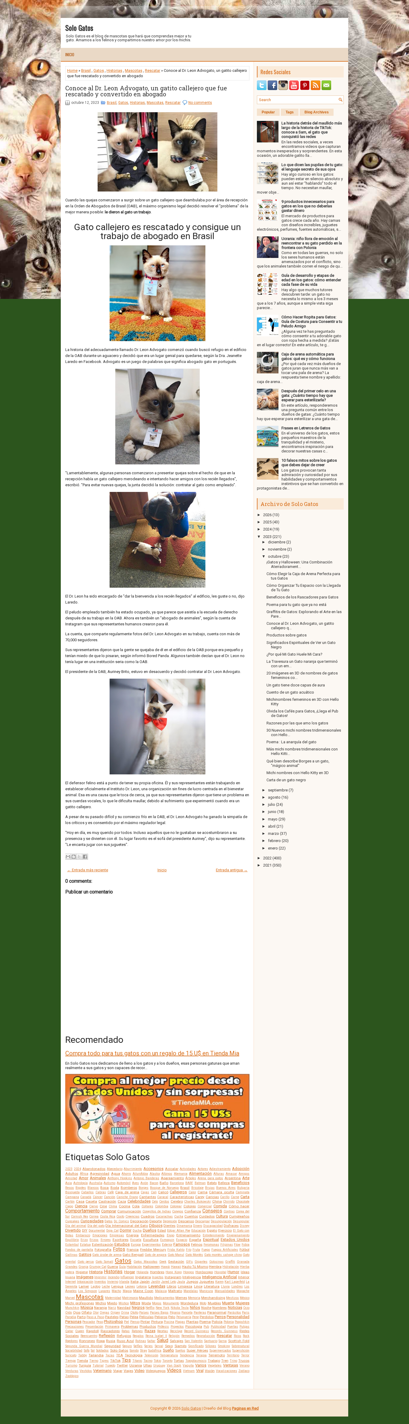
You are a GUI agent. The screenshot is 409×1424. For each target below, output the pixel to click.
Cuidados (207, 1216)
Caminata (242, 1192)
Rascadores (110, 1331)
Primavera (112, 1327)
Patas (124, 1317)
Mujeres (242, 1303)
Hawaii (176, 1267)
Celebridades (139, 1201)
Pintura (157, 1322)
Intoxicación (85, 1282)
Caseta (91, 1201)
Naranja (100, 1308)
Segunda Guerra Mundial (83, 1346)
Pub (206, 1327)
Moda (146, 1303)
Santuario (210, 1341)
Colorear (176, 1206)
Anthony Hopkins (119, 1178)
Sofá (87, 1350)
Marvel (70, 1298)
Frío (188, 1250)
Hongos (188, 1272)
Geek (162, 1262)
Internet (70, 1282)
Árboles (190, 1178)
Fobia (245, 1245)
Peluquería (183, 1317)
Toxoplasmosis (196, 1361)
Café (110, 1192)
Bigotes (80, 1188)
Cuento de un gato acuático (290, 692)
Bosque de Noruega (164, 1188)
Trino (233, 1361)
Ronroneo (87, 1341)
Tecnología (134, 1355)
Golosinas (216, 1262)
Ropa (100, 1341)
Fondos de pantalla (79, 1250)
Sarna (223, 1341)
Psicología (193, 1326)
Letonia (142, 1286)
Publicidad (218, 1327)
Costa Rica (107, 1216)
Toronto (167, 1361)
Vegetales (215, 1365)
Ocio (246, 1308)
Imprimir (100, 1277)
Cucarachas (164, 1216)
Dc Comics (121, 1221)
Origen (115, 1312)
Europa (136, 1245)
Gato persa (86, 1262)
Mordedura (189, 1303)
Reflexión (107, 1335)
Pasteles (112, 1317)
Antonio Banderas (146, 1178)
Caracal (162, 1197)
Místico (124, 1303)
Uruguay (159, 1365)
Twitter (122, 1365)
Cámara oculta (221, 1192)
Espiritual (211, 1239)
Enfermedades (152, 1235)
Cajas (145, 1192)
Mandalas (191, 1291)
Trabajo (214, 1360)
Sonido (134, 1350)
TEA (119, 1355)
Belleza (224, 1183)
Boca (104, 1188)
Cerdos (164, 1201)
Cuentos (191, 1216)
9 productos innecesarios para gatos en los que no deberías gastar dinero (307, 206)
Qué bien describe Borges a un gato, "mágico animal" (297, 763)
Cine (103, 1206)
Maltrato (175, 1291)
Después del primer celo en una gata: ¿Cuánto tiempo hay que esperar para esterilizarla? (308, 395)
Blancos (93, 1188)
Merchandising (213, 1298)
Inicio (69, 54)
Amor (83, 1178)
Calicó (163, 1192)
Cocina (124, 1206)
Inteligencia (191, 1277)
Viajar (117, 1371)
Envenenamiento (238, 1235)
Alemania (180, 1174)
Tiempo (70, 1361)
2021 (267, 865)
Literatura (211, 1286)
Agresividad (99, 1173)
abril (271, 826)
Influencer (127, 1277)
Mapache (243, 1291)
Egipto (212, 1230)
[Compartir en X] (79, 857)
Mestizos (232, 1298)
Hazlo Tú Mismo (195, 1267)
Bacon (154, 1183)
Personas (73, 1321)
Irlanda (124, 1282)
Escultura (150, 1240)
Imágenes (84, 1277)
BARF (189, 1183)
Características (182, 1197)
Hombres (157, 1272)
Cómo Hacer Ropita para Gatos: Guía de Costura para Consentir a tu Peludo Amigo (311, 321)
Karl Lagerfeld (235, 1282)
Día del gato (95, 1226)
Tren (224, 1360)
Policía (217, 1322)
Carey (200, 1197)
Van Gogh (174, 1365)
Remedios (188, 1336)
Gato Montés (194, 1255)
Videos (174, 1370)
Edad (161, 1230)
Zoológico (71, 1376)
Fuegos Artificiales (224, 1250)
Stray (143, 1350)
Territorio (233, 1355)
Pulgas (244, 1327)
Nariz (112, 1308)
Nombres (219, 1308)
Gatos (98, 70)
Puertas (232, 1327)
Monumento (171, 1303)
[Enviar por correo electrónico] (68, 857)
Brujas (210, 1188)
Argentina (233, 1178)
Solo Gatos (79, 27)
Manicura (206, 1291)
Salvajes (176, 1341)
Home (72, 70)
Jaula (181, 1282)
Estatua (85, 1245)
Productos (148, 1326)
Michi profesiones (79, 1303)
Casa (80, 1201)
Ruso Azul (125, 1341)
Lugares (104, 1291)
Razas (150, 1331)
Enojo (170, 1235)
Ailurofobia (140, 1174)
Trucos (243, 1360)
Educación (198, 1230)
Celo (155, 1201)
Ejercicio (225, 1230)
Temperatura (169, 1355)
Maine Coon (143, 1291)
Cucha (178, 1216)
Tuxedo (110, 1365)
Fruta (196, 1250)
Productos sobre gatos (286, 635)
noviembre (277, 549)
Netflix (150, 1308)
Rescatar (152, 70)
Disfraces (231, 1226)
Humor (233, 1272)
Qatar (69, 1331)
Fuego (206, 1250)
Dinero (197, 1226)
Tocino (147, 1361)
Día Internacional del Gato (126, 1226)
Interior (243, 1277)
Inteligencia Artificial (219, 1277)
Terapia (201, 1355)
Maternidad (113, 1298)
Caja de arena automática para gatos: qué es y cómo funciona (308, 356)
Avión (144, 1183)
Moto (203, 1303)
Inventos (100, 1282)
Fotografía (103, 1249)
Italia (135, 1281)
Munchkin (72, 1308)
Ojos (77, 1312)
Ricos (237, 1336)
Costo (120, 1216)
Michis (101, 1303)
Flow (237, 1245)
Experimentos (151, 1245)
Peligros (160, 1317)
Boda (114, 1188)
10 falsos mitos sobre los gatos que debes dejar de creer (309, 462)
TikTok (115, 1360)
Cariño (224, 1197)
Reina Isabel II (156, 1336)
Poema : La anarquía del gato (291, 742)
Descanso (186, 1221)
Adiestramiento (220, 1169)
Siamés (181, 1346)
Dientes (169, 1226)
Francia (133, 1249)
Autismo (109, 1183)
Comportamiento (82, 1211)
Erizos (94, 1240)
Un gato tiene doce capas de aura (295, 685)
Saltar (151, 1341)
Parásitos (234, 1312)
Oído (68, 1312)
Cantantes (147, 1197)
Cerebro (177, 1201)
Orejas (104, 1312)
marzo (273, 833)
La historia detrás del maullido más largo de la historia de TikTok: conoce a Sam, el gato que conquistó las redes (311, 130)
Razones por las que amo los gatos (297, 723)
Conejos (177, 1211)
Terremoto (216, 1355)
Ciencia (81, 1206)
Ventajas (230, 1365)
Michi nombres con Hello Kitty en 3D (297, 772)
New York (163, 1308)
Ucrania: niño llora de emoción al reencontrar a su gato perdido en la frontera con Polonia (311, 243)
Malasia (161, 1291)
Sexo (169, 1346)
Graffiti (230, 1262)
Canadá (85, 1197)
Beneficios (240, 1182)
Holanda (143, 1272)
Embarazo (83, 1235)
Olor (96, 1312)
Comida (220, 1206)
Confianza (192, 1211)
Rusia (110, 1341)
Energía (132, 1235)
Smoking (224, 1346)
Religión (174, 1336)
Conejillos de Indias (157, 1211)
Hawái (165, 1267)
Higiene (82, 1272)
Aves (135, 1183)
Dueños (149, 1230)
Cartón (70, 1201)
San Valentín (194, 1341)
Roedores (71, 1341)
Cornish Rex (79, 1216)
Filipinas (226, 1245)
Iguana (70, 1277)
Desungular (241, 1221)
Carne (235, 1197)
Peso (99, 1322)
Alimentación (200, 1173)
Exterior (167, 1245)
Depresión (170, 1221)
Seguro (127, 1346)
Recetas (162, 1331)
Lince (198, 1286)
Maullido (146, 1298)
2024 (77, 1169)
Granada (243, 1262)
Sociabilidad (73, 1350)
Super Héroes (197, 1350)
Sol (93, 1350)
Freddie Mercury (153, 1249)
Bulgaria (243, 1188)
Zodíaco (243, 1371)
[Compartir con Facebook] (85, 857)
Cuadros (147, 1216)
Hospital (220, 1272)
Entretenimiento (213, 1235)
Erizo (84, 1240)
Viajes (128, 1371)
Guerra (112, 1267)
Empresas (117, 1235)
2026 (267, 515)
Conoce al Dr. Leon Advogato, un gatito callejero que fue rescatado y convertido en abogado (146, 91)
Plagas (180, 1322)
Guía (122, 1267)
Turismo (71, 1365)
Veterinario (102, 1370)
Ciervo (93, 1206)
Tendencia (187, 1355)
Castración (107, 1201)
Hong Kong (174, 1272)
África (84, 1174)
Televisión (151, 1355)
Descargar (202, 1221)
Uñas (147, 1365)
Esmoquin (167, 1240)
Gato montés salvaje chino (223, 1255)
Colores (190, 1206)
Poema (205, 1322)
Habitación (134, 1267)
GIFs (189, 1262)
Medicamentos (164, 1298)
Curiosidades (92, 1221)
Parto (81, 1317)
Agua (115, 1173)
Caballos (87, 1192)
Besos (69, 1188)
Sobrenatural (240, 1346)
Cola (136, 1206)
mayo (273, 819)
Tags (290, 112)
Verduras (71, 1371)
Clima (113, 1206)
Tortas (179, 1360)
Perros (220, 1316)
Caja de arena (127, 1192)
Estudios (122, 1244)
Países (144, 1312)
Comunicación (129, 1211)
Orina (125, 1312)
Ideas (245, 1272)
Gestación (176, 1261)
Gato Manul (176, 1255)
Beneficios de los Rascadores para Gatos (302, 597)
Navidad (124, 1308)
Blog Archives (317, 112)
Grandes (71, 1267)
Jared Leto (168, 1282)
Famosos (181, 1244)
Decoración (139, 1221)
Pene (195, 1317)
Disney (244, 1226)
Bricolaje (197, 1188)
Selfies (138, 1346)
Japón (145, 1281)
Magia (127, 1291)
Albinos (166, 1174)
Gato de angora (155, 1255)
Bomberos (129, 1188)
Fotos (119, 1249)
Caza (122, 1201)
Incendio (113, 1277)
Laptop (95, 1286)
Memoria (194, 1298)
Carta (244, 1196)
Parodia (70, 1317)
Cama (202, 1192)
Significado (196, 1346)
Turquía (85, 1365)
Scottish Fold (238, 1341)
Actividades (188, 1169)
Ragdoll (92, 1331)
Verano (244, 1365)
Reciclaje (176, 1331)
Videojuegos (156, 1371)
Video (139, 1370)
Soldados (102, 1350)
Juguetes (206, 1281)
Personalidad (238, 1316)
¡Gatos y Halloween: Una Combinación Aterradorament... (299, 564)
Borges (144, 1188)
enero (273, 848)
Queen (79, 1331)
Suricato (70, 1355)
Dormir (125, 1230)
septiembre (278, 790)
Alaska (155, 1174)
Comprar (108, 1211)
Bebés (212, 1183)
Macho (116, 1291)
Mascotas (133, 70)
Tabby (82, 1355)
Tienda (82, 1360)
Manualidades (225, 1291)
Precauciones (74, 1327)
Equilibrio (72, 1240)
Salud (162, 1340)
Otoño (134, 1312)
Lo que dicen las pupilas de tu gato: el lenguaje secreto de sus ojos (312, 166)
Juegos (192, 1281)
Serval (159, 1346)
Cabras (101, 1192)
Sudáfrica (154, 1350)
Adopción (240, 1168)
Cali (154, 1192)
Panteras (200, 1312)
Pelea (134, 1317)
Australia (95, 1183)
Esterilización (102, 1244)
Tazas (109, 1355)
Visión (210, 1371)
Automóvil (124, 1183)
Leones (130, 1286)
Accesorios (153, 1168)
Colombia (161, 1206)
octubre (274, 556)
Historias (114, 70)
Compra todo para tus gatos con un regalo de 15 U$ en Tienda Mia (152, 1053)
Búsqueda (72, 1192)
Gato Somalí (104, 1262)
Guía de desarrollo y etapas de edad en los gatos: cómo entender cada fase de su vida (311, 280)
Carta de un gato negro (286, 780)
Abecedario (114, 1169)
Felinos (196, 1244)
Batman (200, 1183)
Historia (96, 1272)
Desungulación (221, 1221)
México (244, 1298)
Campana (72, 1197)
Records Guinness (224, 1331)
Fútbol (244, 1249)
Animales (98, 1178)
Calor (192, 1192)
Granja (83, 1267)
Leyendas (157, 1286)
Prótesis (163, 1327)
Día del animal (75, 1226)
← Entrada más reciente (87, 870)
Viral (200, 1370)
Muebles (214, 1303)
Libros (171, 1286)
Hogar (129, 1272)
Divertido (73, 1230)
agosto (274, 797)
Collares (147, 1206)
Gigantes (201, 1262)
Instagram (173, 1277)
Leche (106, 1286)
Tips (126, 1360)
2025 (267, 522)
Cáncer (98, 1197)
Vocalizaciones (226, 1371)
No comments (200, 103)
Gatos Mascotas (145, 1262)
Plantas (192, 1322)
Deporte (155, 1221)
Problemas (129, 1326)
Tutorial (98, 1365)
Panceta (187, 1312)
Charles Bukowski (197, 1201)
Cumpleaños (239, 1216)
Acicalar (171, 1169)
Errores (106, 1240)
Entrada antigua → (232, 870)
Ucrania (135, 1365)
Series (148, 1346)
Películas (146, 1317)
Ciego (69, 1206)
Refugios (124, 1336)
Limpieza (185, 1286)
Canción (109, 1197)
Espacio (181, 1240)
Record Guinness (196, 1331)
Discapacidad (213, 1226)
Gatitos (85, 1254)
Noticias (235, 1307)
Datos (108, 1221)
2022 (267, 858)
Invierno (112, 1282)
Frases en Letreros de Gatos (305, 428)
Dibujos (156, 1225)
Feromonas (211, 1245)
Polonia (229, 1322)
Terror (245, 1355)
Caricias (212, 1197)
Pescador (88, 1322)
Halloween (151, 1267)
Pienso (135, 1322)
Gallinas (71, 1255)
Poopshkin (242, 1322)
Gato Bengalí (133, 1255)
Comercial (205, 1206)
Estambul (72, 1245)
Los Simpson (87, 1291)
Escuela (135, 1240)
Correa (94, 1216)
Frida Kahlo (175, 1250)
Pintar (145, 1322)
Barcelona (177, 1183)
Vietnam (189, 1371)
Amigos (244, 1174)
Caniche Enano (127, 1197)
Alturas (218, 1174)
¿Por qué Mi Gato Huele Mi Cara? (294, 654)
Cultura (222, 1216)
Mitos (135, 1303)
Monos (156, 1303)
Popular (268, 112)
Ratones (137, 1331)
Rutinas (140, 1341)
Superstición (240, 1350)
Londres (237, 1286)
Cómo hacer (239, 1206)
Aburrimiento (133, 1169)
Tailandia (96, 1355)
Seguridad (112, 1346)
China (217, 1201)
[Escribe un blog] (74, 857)
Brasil (86, 70)
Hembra (215, 1267)
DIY (84, 1230)
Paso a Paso (95, 1317)
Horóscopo (204, 1272)
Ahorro (126, 1174)
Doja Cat (112, 1230)
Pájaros (175, 1312)
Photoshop (113, 1321)
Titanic (137, 1361)
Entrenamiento (188, 1235)
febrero (274, 840)
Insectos (157, 1277)
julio (271, 804)
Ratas (126, 1331)
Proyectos (177, 1327)
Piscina (169, 1322)
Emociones (100, 1235)
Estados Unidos (235, 1239)
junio (272, 811)
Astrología (80, 1183)
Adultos (71, 1173)
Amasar (231, 1174)
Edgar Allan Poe (178, 1230)
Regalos (138, 1336)
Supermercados (220, 1350)
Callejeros (178, 1192)
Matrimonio (130, 1298)
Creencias (132, 1216)
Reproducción (205, 1336)
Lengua (117, 1286)
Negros (138, 1307)
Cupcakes (72, 1221)
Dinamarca (184, 1226)
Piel (126, 1322)
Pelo (171, 1317)
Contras (229, 1211)
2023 (68, 1169)
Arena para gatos (210, 1178)
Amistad (71, 1178)
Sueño (168, 1350)
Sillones (210, 1346)
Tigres (104, 1361)
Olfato (86, 1312)
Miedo (112, 1303)
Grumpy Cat (97, 1267)
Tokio (157, 1361)
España (195, 1240)
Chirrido (228, 1201)
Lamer (84, 1286)
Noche (206, 1308)
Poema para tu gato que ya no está (296, 604)
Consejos (212, 1211)
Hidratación (230, 1267)
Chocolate (242, 1201)
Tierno (93, 1361)
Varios (200, 1365)
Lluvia (225, 1286)
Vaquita (188, 1365)
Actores (203, 1169)
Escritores (120, 1240)
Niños (195, 1307)
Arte (245, 1178)
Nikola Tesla (180, 1308)
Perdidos (207, 1317)
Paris (245, 1312)
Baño (164, 1183)
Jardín (155, 1282)
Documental (97, 1230)
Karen (219, 1282)
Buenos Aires (226, 1188)
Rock (246, 1336)
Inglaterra (143, 1277)
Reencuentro (89, 1336)
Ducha (137, 1230)
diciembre (276, 542)
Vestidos (86, 1371)
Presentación (94, 1327)
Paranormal (216, 1312)
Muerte (228, 1303)
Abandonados (93, 1169)
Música (87, 1307)
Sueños (180, 1350)
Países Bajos (159, 1312)
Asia (68, 1183)
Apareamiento (172, 1178)
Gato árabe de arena (107, 1255)
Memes (181, 1298)
